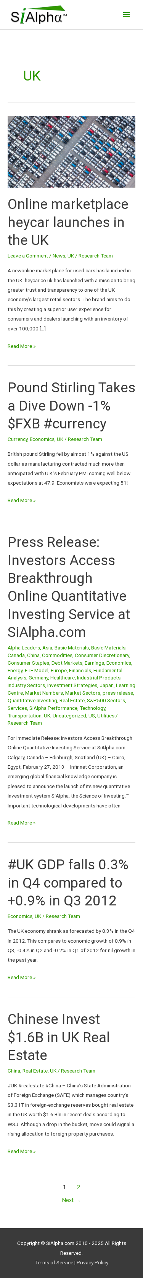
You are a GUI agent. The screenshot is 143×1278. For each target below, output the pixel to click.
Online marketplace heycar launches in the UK (68, 222)
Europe (59, 670)
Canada (16, 655)
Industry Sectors (26, 685)
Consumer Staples (28, 663)
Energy (15, 670)
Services (17, 708)
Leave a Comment (28, 256)
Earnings (94, 663)
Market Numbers (44, 693)
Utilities (105, 715)
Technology (92, 708)
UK (70, 256)
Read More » (21, 345)
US (91, 715)
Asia (47, 648)
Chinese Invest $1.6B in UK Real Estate (59, 1037)
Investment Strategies (72, 685)
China (33, 655)
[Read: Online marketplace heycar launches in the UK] (71, 151)
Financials (80, 670)
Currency (17, 439)
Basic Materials (72, 648)
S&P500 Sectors (106, 700)
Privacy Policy (92, 1262)
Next (71, 1200)
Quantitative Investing (32, 700)
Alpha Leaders (24, 648)
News (59, 256)
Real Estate (72, 700)
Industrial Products (99, 678)
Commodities (57, 655)
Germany (38, 678)
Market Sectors (82, 693)
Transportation (25, 715)
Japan (107, 685)
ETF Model (36, 670)
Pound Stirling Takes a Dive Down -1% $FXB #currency (71, 405)
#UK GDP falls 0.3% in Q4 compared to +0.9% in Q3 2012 (68, 882)
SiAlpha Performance (53, 708)
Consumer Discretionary (102, 655)
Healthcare (62, 678)
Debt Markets (66, 663)
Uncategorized (69, 715)
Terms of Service (54, 1262)
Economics (42, 439)
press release (118, 693)
